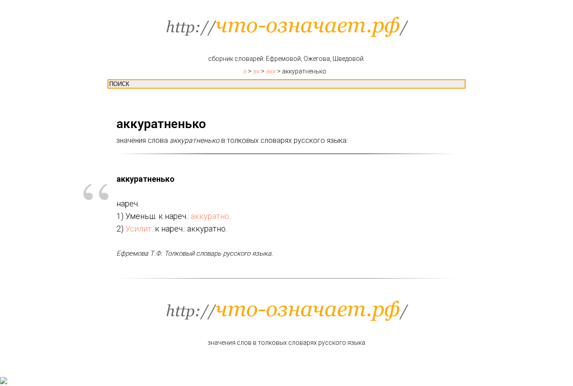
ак (256, 71)
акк (271, 71)
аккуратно (210, 216)
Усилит (138, 228)
